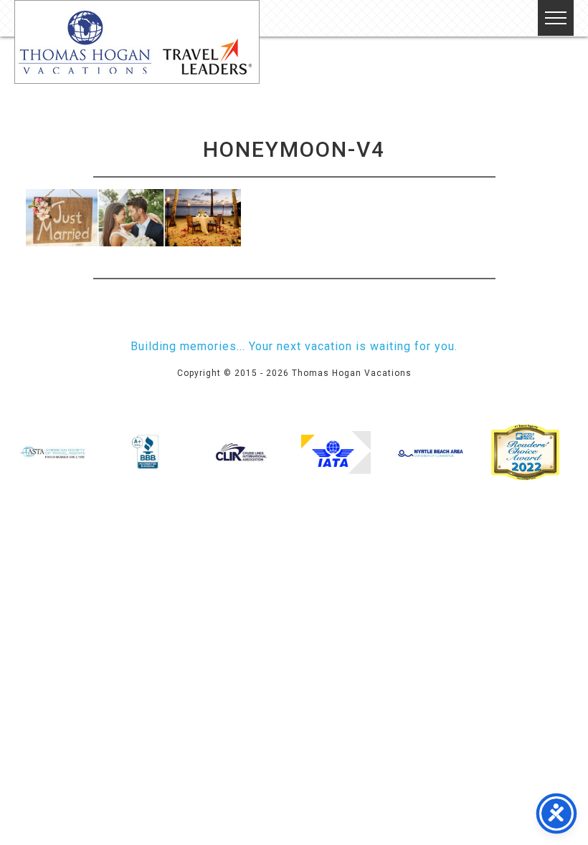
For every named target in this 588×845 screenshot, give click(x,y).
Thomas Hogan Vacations (137, 42)
